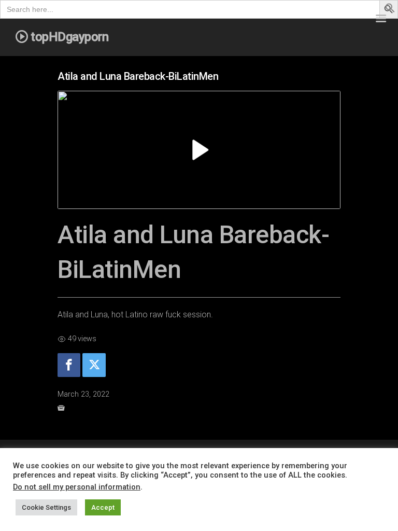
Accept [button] (103, 507)
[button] (390, 10)
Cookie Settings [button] (46, 507)
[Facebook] (69, 365)
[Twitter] (93, 365)
